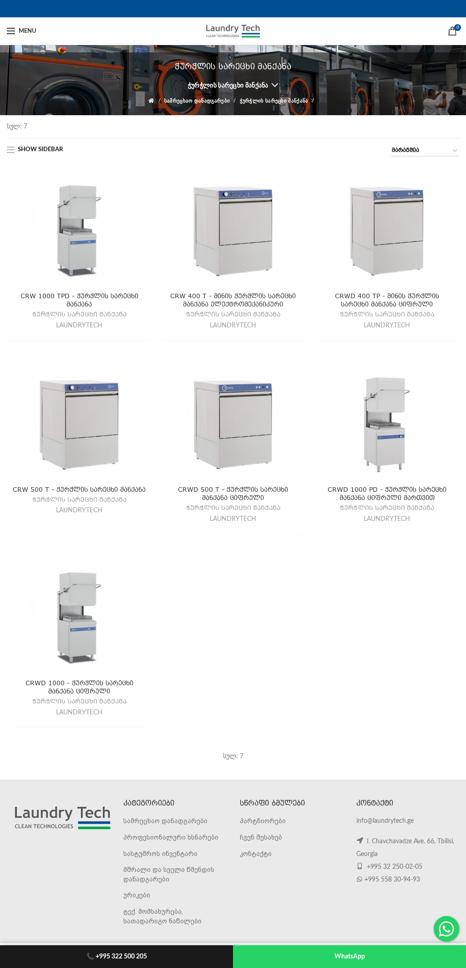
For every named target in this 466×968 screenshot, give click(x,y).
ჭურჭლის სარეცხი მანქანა (228, 85)
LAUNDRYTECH (79, 325)
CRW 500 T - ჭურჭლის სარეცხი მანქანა (79, 489)
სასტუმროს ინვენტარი (160, 853)
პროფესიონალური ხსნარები (170, 837)
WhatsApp (349, 956)
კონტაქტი (256, 853)
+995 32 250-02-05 (393, 867)
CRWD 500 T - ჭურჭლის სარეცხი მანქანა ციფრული (233, 493)
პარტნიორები (263, 821)
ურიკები (136, 895)
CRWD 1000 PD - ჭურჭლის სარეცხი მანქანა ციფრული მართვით (387, 493)
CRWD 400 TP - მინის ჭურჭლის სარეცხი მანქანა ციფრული (387, 300)
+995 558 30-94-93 (392, 879)
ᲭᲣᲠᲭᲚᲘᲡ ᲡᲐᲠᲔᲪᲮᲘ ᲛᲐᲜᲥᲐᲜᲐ (79, 315)
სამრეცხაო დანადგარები (197, 100)
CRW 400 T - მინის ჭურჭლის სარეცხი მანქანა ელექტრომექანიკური (233, 300)
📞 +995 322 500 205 (116, 956)
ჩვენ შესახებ (261, 837)
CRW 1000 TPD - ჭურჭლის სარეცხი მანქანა (79, 300)
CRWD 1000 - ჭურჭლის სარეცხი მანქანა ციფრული (79, 687)
